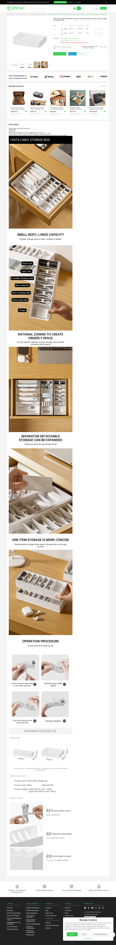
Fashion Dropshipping (13, 913)
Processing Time (56, 47)
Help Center (49, 913)
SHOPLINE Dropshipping (30, 931)
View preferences (100, 934)
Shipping (55, 38)
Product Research (51, 915)
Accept (72, 934)
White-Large (66, 28)
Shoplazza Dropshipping (30, 927)
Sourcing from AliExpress (30, 916)
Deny (84, 934)
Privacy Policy (88, 938)
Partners (48, 928)
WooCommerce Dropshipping (31, 920)
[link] (10, 14)
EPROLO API (30, 935)
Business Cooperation (52, 925)
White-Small (66, 33)
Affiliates (48, 923)
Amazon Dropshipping (33, 924)
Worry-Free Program (13, 915)
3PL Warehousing (12, 929)
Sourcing (9, 908)
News (66, 913)
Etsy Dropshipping (31, 913)
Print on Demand (12, 926)
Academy (48, 908)
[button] (96, 29)
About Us (67, 908)
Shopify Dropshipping (32, 908)
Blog (47, 910)
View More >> (103, 86)
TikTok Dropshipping (32, 910)
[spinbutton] (98, 29)
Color (54, 25)
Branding (10, 910)
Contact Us (68, 910)
